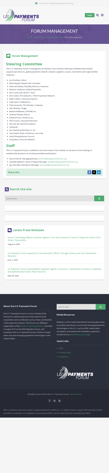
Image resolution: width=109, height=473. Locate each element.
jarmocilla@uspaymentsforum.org (54, 165)
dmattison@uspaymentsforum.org (62, 162)
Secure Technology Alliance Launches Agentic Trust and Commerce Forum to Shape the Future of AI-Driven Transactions (54, 238)
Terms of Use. (76, 394)
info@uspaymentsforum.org (61, 3)
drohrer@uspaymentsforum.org (53, 158)
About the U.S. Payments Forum (48, 37)
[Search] (99, 198)
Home (29, 37)
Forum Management (25, 56)
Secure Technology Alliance (32, 326)
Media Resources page (80, 334)
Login (89, 15)
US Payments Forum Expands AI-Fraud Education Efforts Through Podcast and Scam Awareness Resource (52, 254)
